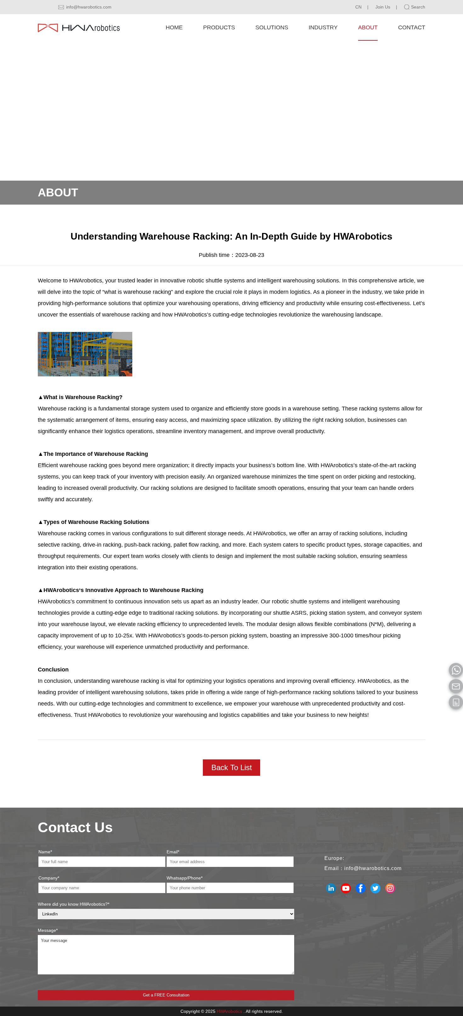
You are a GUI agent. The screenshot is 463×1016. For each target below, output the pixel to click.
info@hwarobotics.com (88, 6)
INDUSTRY (323, 27)
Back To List (231, 767)
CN (358, 6)
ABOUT (368, 27)
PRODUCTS (219, 27)
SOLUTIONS (271, 27)
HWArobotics (229, 1011)
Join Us (382, 6)
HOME (174, 27)
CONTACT (411, 27)
